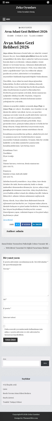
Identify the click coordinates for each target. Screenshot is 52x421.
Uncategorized (26, 27)
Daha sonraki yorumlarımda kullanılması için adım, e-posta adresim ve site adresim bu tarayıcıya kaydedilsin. (24, 332)
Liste (5, 389)
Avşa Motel (8, 220)
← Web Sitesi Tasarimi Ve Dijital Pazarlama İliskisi (26, 248)
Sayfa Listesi (8, 398)
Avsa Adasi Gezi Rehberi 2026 (26, 32)
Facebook (27, 224)
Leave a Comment (37, 36)
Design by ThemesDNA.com (26, 418)
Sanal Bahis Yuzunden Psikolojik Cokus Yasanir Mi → (26, 244)
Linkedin (38, 224)
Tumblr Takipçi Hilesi (12, 402)
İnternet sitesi (9, 317)
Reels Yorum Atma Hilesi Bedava (17, 393)
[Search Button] (48, 2)
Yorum (6, 269)
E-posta (7, 308)
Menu (7, 2)
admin (11, 36)
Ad (5, 299)
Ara (4, 359)
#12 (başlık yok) (10, 385)
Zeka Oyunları (26, 7)
